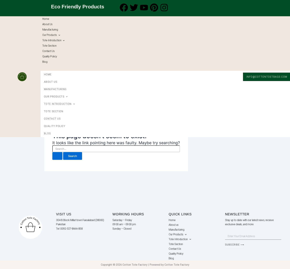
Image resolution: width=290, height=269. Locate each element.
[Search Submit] (57, 156)
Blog (44, 61)
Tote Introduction (51, 40)
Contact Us (48, 51)
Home (45, 18)
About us (47, 24)
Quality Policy (49, 56)
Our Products (49, 35)
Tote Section (49, 45)
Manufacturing (50, 29)
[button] (58, 35)
